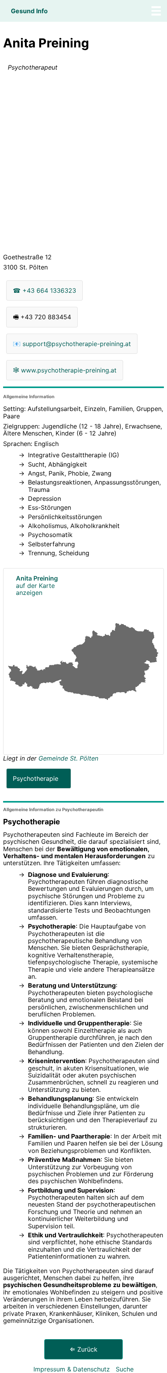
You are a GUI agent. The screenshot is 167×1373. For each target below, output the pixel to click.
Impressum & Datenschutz (71, 1369)
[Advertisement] (83, 163)
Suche (125, 1369)
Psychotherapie (35, 778)
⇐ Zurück (83, 1349)
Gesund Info (29, 11)
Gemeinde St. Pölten (68, 758)
